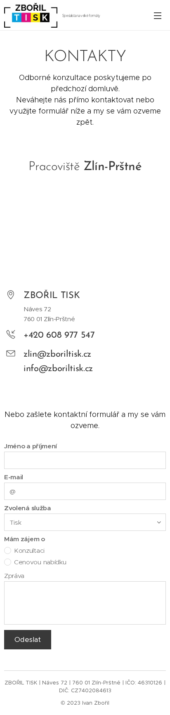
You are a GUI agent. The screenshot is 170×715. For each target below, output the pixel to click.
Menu (157, 15)
